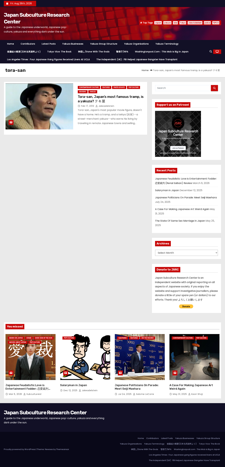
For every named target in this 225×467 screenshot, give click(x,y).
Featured (106, 87)
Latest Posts (49, 43)
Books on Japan (16, 338)
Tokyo (183, 22)
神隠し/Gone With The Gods (93, 51)
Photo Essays (119, 87)
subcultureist (34, 394)
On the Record (148, 338)
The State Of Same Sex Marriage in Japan (180, 221)
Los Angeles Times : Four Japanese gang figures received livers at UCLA (48, 59)
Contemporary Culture (89, 87)
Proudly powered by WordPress (20, 449)
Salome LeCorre (144, 394)
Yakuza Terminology (167, 43)
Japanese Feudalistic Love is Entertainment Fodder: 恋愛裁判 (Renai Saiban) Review (27, 389)
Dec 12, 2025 (71, 390)
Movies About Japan (17, 342)
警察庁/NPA (122, 51)
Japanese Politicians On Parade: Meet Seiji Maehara (186, 197)
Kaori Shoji (197, 394)
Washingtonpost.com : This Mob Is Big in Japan (162, 51)
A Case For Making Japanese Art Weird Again (182, 209)
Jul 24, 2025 (125, 394)
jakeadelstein (106, 106)
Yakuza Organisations (136, 43)
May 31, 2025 (180, 394)
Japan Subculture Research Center (45, 412)
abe (175, 22)
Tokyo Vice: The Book (59, 51)
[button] (211, 51)
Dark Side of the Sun (43, 338)
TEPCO (216, 22)
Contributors (28, 43)
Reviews (82, 92)
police (207, 22)
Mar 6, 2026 (16, 394)
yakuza (167, 22)
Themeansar (62, 449)
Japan (158, 22)
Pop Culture (134, 87)
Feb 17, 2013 (88, 106)
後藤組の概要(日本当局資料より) (24, 51)
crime (28, 338)
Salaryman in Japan (167, 190)
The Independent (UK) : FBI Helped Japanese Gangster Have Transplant (137, 59)
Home (10, 43)
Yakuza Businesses (72, 43)
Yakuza (93, 92)
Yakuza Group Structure (103, 43)
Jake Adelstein (195, 22)
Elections (123, 338)
